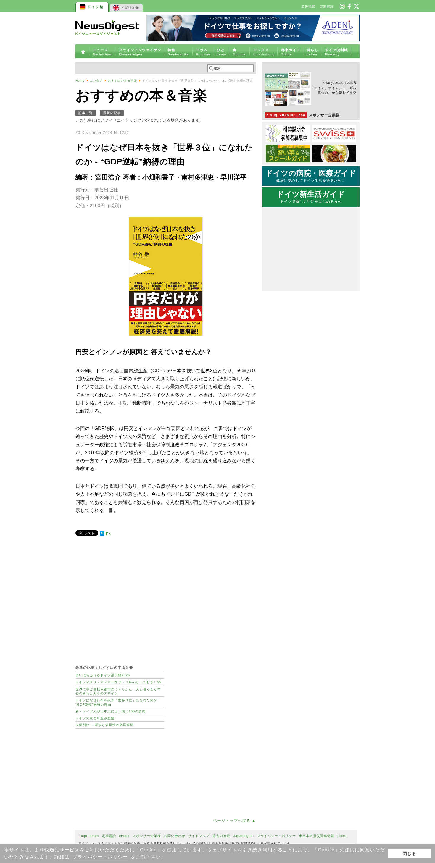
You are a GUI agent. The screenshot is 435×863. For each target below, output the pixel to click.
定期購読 (327, 6)
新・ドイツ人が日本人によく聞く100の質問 (110, 711)
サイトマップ (199, 836)
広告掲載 (308, 6)
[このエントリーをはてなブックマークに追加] (102, 534)
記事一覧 (85, 113)
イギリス (126, 6)
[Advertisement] (165, 597)
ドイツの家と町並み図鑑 (95, 718)
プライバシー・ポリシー (100, 856)
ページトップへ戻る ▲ (234, 820)
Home (80, 80)
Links (342, 836)
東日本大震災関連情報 (316, 836)
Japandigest (243, 836)
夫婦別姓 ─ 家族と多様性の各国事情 (104, 725)
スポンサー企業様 (303, 115)
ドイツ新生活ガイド (311, 197)
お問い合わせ (174, 836)
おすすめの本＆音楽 (122, 80)
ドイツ (92, 6)
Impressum (89, 836)
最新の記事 (112, 113)
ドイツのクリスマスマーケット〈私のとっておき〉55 (118, 682)
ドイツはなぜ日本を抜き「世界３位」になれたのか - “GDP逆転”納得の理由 (117, 702)
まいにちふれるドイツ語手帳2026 (102, 675)
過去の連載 (221, 836)
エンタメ (96, 80)
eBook (124, 836)
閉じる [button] (409, 853)
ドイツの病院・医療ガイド (310, 176)
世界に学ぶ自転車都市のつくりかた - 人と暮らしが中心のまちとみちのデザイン (118, 691)
